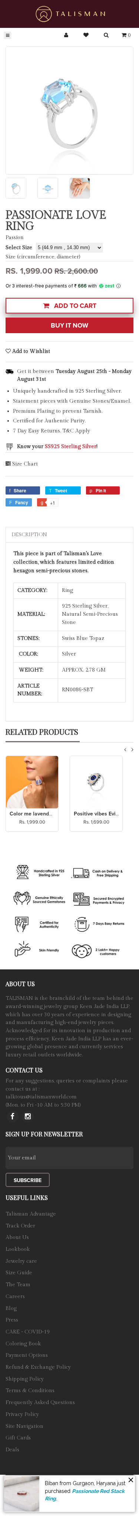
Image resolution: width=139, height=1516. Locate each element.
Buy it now (69, 325)
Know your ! (57, 447)
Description (29, 535)
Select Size (19, 248)
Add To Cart (74, 306)
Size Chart (25, 464)
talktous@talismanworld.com (41, 1097)
